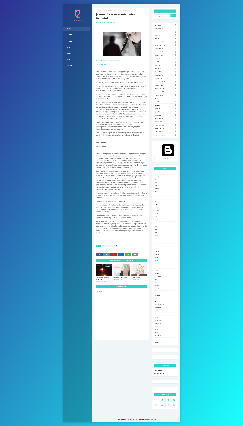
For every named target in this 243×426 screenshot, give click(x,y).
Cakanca (100, 22)
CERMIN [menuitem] (70, 41)
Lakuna (157, 286)
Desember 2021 (165, 88)
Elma (156, 229)
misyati (157, 289)
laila (156, 282)
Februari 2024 (165, 48)
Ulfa (156, 326)
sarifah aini (158, 307)
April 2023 (165, 68)
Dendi (156, 220)
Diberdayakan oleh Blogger (163, 159)
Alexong (157, 176)
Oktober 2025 (165, 29)
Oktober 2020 (165, 132)
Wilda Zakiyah (159, 336)
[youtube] (173, 405)
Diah (156, 226)
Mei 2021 (165, 108)
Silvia (156, 317)
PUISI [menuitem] (69, 53)
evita (156, 239)
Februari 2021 (165, 118)
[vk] (162, 405)
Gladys (157, 254)
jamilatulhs (158, 267)
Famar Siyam (159, 242)
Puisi (156, 298)
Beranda (98, 10)
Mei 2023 (165, 65)
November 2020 (165, 128)
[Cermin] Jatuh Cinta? (120, 278)
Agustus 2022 (165, 85)
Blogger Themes (150, 419)
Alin (156, 185)
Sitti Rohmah (158, 323)
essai (156, 235)
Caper (156, 204)
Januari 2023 (165, 78)
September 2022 (165, 82)
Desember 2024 (165, 42)
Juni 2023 (165, 62)
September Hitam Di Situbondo (102, 278)
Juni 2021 (165, 105)
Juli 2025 (165, 32)
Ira (155, 264)
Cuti (156, 217)
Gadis (156, 248)
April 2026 (165, 25)
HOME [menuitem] (69, 29)
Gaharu (157, 251)
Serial (156, 311)
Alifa (104, 246)
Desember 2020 (165, 125)
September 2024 (165, 45)
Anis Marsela (158, 188)
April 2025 (165, 39)
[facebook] (156, 400)
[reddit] (173, 400)
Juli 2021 (165, 102)
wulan (156, 339)
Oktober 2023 (165, 52)
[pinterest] (156, 405)
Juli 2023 (165, 58)
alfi (155, 179)
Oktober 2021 (165, 95)
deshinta (157, 223)
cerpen (157, 210)
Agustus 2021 (165, 98)
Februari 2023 (165, 75)
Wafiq (156, 329)
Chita (156, 213)
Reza (156, 301)
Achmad (157, 173)
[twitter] (162, 400)
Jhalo (156, 270)
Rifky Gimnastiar (159, 304)
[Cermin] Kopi (135, 278)
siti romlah (158, 320)
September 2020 (165, 135)
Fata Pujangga (159, 245)
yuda (156, 342)
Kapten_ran (158, 276)
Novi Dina (157, 295)
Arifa (156, 191)
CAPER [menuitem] (69, 66)
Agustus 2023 (165, 55)
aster (156, 201)
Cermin (109, 246)
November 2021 (165, 92)
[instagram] (167, 405)
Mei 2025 (165, 35)
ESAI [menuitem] (69, 47)
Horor (156, 260)
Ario (156, 198)
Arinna (156, 195)
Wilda (104, 10)
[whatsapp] (167, 400)
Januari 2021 (165, 122)
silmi (156, 314)
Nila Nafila (157, 292)
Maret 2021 (165, 115)
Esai (156, 232)
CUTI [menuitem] (69, 60)
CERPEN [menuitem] (70, 35)
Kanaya (157, 273)
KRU (156, 279)
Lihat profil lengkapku (159, 373)
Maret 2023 (165, 72)
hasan (156, 257)
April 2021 (165, 112)
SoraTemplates (129, 419)
